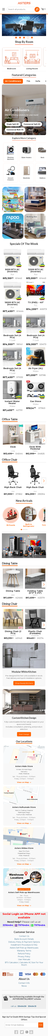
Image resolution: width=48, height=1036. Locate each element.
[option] (13, 440)
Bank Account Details (24, 939)
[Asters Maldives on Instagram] (27, 1032)
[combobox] (23, 9)
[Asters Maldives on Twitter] (22, 1033)
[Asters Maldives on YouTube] (31, 1033)
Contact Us (24, 936)
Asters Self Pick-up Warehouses (24, 948)
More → (32, 130)
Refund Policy (24, 953)
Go (40, 1024)
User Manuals (24, 959)
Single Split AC (13, 124)
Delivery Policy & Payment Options (24, 942)
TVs (28, 81)
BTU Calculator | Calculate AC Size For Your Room (24, 963)
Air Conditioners (13, 81)
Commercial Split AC (32, 124)
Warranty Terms (24, 951)
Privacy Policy (24, 956)
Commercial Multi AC (15, 130)
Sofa (37, 81)
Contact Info (24, 983)
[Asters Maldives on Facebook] (16, 1033)
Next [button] (44, 440)
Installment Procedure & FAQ (24, 945)
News (24, 986)
